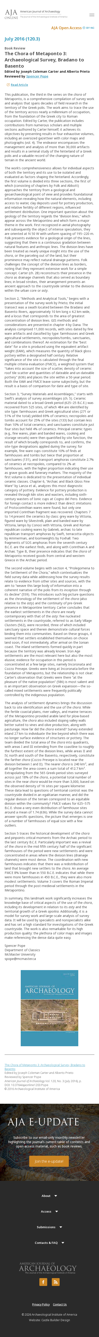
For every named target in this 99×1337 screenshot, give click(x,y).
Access (46, 1211)
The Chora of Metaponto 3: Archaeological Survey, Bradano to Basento (45, 1067)
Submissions (46, 1227)
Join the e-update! (49, 1161)
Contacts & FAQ (46, 1243)
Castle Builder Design (55, 1320)
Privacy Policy (41, 1304)
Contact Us (60, 1304)
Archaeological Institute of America (54, 1315)
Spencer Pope (37, 76)
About (46, 1196)
